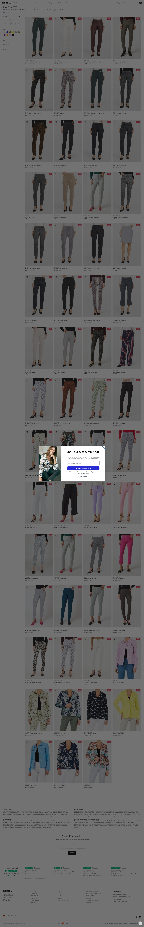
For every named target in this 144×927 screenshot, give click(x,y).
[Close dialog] (103, 447)
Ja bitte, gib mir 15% (83, 468)
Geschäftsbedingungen (83, 473)
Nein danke (83, 476)
